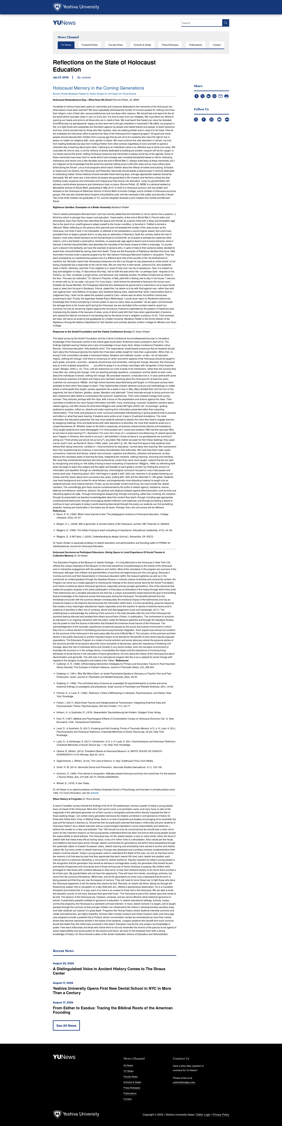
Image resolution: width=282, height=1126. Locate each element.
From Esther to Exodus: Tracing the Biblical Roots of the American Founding (113, 1010)
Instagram (211, 119)
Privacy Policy (221, 1114)
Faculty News (116, 45)
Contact (217, 45)
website (94, 793)
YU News (66, 45)
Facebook (204, 119)
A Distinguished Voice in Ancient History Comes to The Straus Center (109, 971)
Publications (195, 45)
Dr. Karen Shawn (95, 93)
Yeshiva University (76, 7)
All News (128, 1065)
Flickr (227, 119)
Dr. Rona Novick (127, 93)
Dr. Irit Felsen (112, 93)
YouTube (219, 119)
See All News (66, 1025)
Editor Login (203, 1114)
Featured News (90, 45)
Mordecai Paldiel (77, 93)
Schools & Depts (142, 45)
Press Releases (170, 45)
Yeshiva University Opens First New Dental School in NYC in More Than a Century (112, 990)
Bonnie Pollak (60, 93)
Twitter (196, 119)
